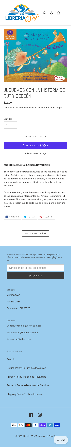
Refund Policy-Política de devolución (26, 367)
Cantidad (8, 119)
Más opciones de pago (35, 153)
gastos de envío (16, 107)
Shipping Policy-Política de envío (24, 394)
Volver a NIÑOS (38, 233)
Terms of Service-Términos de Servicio (28, 385)
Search (10, 359)
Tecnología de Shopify (45, 436)
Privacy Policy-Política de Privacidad (26, 376)
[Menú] (65, 12)
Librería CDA (29, 436)
